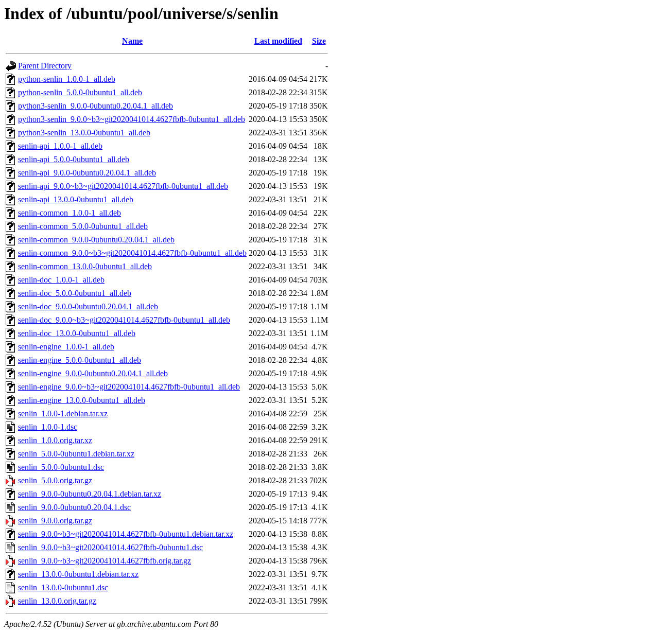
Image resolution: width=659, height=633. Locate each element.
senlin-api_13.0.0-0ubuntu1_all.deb (75, 199)
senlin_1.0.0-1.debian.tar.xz (63, 413)
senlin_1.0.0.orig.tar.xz (55, 440)
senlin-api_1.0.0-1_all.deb (60, 146)
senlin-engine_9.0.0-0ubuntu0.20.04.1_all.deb (93, 373)
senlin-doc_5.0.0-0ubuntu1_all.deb (74, 293)
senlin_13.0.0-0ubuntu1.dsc (63, 587)
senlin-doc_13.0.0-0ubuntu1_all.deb (76, 333)
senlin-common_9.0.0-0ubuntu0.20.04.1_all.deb (96, 239)
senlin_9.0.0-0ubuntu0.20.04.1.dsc (74, 507)
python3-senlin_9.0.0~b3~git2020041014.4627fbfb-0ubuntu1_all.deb (131, 119)
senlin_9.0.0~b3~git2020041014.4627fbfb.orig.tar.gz (104, 560)
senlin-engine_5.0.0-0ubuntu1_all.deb (79, 360)
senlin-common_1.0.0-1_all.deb (69, 212)
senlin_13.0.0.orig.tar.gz (57, 600)
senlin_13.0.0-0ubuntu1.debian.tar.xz (78, 574)
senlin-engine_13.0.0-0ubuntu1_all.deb (81, 400)
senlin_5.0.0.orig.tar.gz (55, 480)
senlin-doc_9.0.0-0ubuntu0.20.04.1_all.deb (88, 306)
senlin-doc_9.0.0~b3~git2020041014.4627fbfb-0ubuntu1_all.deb (124, 319)
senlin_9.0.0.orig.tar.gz (55, 520)
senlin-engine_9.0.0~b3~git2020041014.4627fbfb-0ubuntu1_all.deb (129, 386)
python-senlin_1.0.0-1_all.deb (66, 79)
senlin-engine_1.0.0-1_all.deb (66, 346)
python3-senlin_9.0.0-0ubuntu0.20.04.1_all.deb (95, 105)
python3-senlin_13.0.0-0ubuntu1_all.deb (84, 132)
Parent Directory (45, 65)
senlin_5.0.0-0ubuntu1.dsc (61, 467)
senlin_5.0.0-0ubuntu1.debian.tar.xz (76, 453)
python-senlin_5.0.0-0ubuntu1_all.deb (80, 92)
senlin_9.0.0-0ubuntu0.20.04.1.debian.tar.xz (89, 493)
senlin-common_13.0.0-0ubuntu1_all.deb (85, 266)
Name (132, 41)
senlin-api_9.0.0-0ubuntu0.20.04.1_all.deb (87, 172)
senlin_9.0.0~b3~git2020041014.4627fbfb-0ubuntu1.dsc (110, 547)
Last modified (278, 41)
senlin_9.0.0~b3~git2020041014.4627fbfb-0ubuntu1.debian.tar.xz (125, 534)
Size (319, 41)
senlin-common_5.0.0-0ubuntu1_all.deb (83, 226)
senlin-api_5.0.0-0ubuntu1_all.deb (73, 159)
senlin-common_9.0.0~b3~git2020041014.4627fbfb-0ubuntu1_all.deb (132, 253)
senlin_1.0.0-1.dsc (47, 427)
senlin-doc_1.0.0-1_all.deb (61, 279)
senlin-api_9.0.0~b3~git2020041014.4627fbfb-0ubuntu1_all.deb (123, 186)
